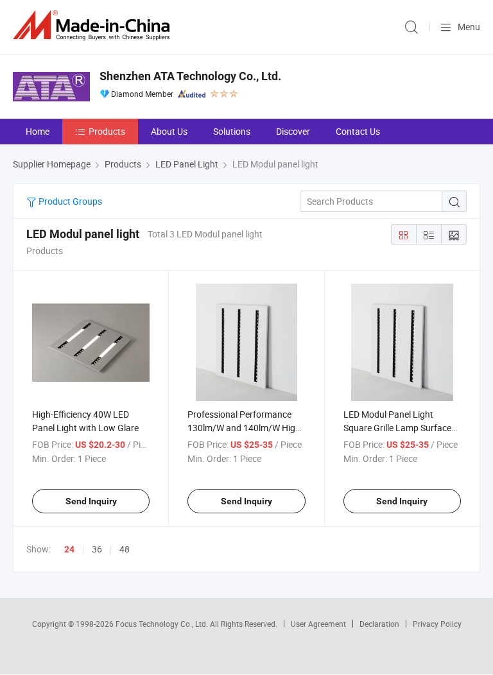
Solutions (231, 131)
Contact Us (358, 131)
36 (97, 549)
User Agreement (318, 624)
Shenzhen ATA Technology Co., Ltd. (190, 76)
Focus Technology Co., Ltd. (163, 624)
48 (124, 549)
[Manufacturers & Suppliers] (94, 25)
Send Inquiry (91, 501)
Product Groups (69, 201)
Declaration (379, 624)
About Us (169, 131)
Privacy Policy (437, 624)
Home (37, 131)
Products (107, 131)
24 (69, 549)
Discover (293, 131)
